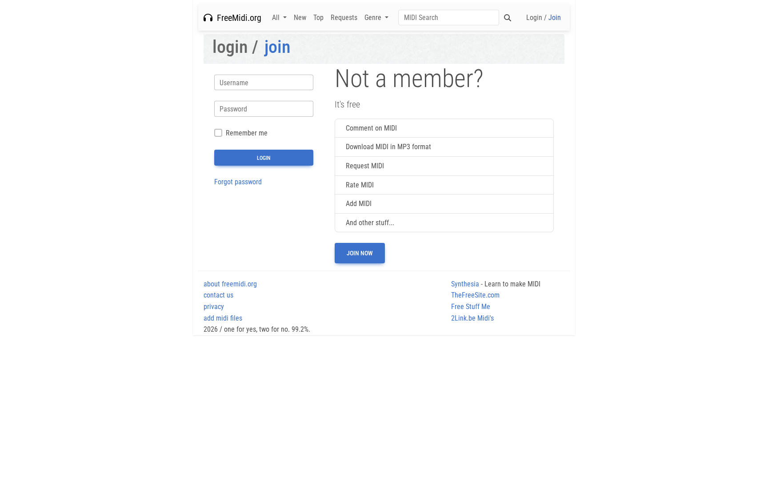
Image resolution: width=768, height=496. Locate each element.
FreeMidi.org (236, 17)
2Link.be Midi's (472, 318)
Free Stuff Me (470, 306)
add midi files (223, 318)
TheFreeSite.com (475, 295)
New (300, 17)
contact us (218, 295)
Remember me (247, 133)
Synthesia (465, 284)
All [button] (276, 17)
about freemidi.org (230, 284)
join (277, 46)
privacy (214, 306)
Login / (543, 17)
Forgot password (238, 182)
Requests (344, 17)
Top (318, 17)
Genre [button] (373, 17)
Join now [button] (360, 253)
